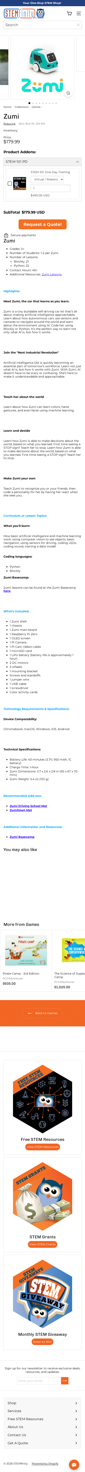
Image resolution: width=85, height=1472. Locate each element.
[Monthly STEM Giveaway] (42, 1293)
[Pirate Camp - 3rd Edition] (26, 959)
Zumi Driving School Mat (28, 806)
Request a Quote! (43, 224)
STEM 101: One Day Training (50, 172)
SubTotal (12, 212)
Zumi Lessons (51, 274)
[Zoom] (68, 93)
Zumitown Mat (21, 810)
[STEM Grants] (42, 1196)
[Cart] (69, 13)
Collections (21, 107)
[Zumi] (26, 884)
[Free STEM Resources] (42, 1099)
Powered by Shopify (45, 1463)
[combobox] (42, 25)
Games (36, 107)
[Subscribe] (64, 1380)
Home (7, 107)
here (7, 591)
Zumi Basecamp (22, 837)
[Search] (78, 25)
